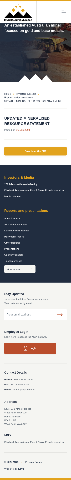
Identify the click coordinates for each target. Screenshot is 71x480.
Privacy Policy (33, 462)
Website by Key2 (14, 468)
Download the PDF (36, 151)
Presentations (11, 248)
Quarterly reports (13, 254)
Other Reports (12, 242)
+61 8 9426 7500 (23, 379)
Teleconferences (13, 261)
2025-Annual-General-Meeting (21, 184)
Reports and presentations (18, 97)
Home (7, 93)
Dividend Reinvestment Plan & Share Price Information (34, 190)
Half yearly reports (14, 236)
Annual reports (12, 218)
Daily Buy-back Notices (16, 230)
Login (33, 348)
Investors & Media (26, 93)
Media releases (12, 196)
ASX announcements (15, 224)
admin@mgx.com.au (24, 389)
